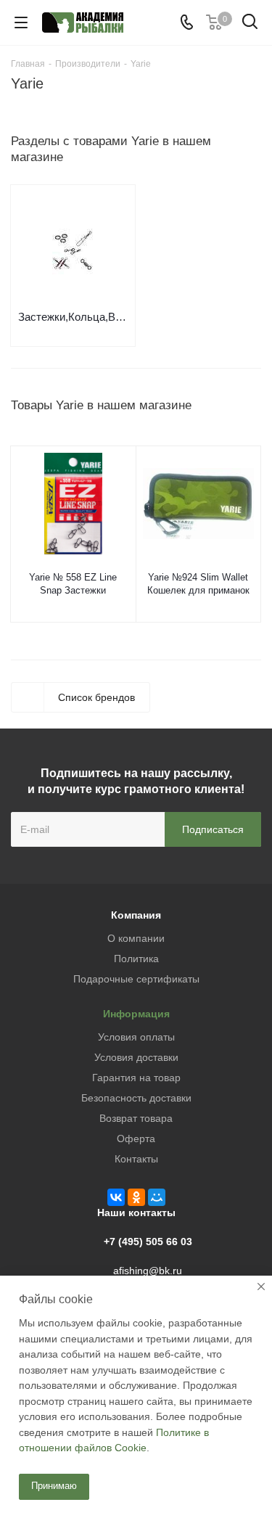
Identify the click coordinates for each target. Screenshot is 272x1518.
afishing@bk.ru (147, 1270)
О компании (136, 938)
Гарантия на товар (136, 1077)
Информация (136, 1013)
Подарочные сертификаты (136, 979)
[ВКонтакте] (116, 1197)
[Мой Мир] (156, 1197)
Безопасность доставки (136, 1098)
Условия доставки (136, 1057)
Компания (136, 915)
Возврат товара (136, 1118)
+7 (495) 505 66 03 (148, 1241)
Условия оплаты (136, 1037)
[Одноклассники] (136, 1197)
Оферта (136, 1138)
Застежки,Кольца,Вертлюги (73, 317)
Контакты (136, 1159)
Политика (136, 958)
